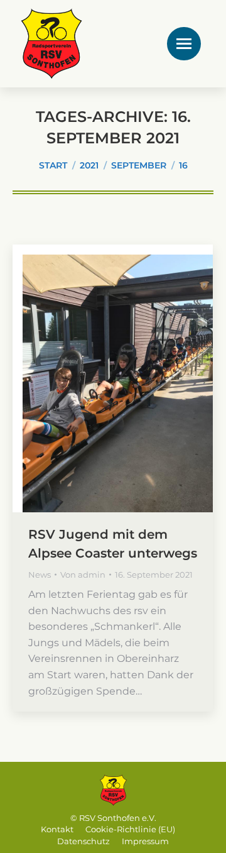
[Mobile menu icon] (184, 43)
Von (82, 575)
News (39, 575)
